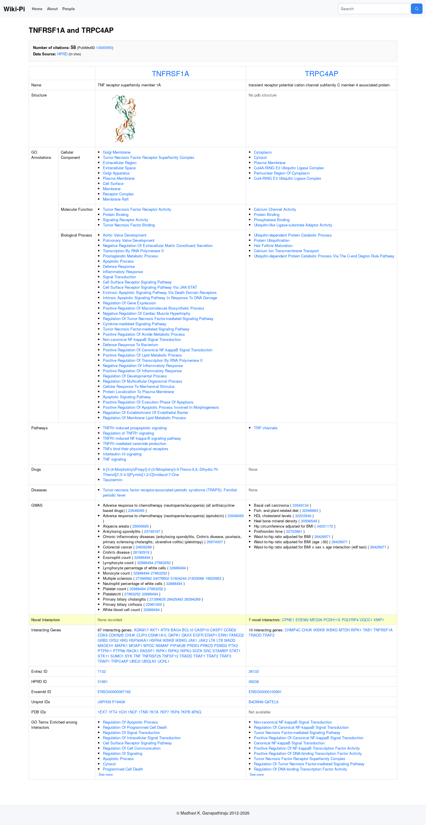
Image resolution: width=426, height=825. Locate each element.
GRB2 (103, 640)
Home (37, 8)
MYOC (148, 645)
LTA (212, 640)
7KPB (185, 712)
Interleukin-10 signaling (122, 454)
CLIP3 (141, 635)
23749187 (152, 531)
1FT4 (112, 712)
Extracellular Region (119, 162)
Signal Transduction (119, 276)
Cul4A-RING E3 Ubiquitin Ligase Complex (289, 167)
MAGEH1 (106, 645)
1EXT (102, 712)
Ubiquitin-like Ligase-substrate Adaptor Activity (293, 225)
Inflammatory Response (123, 271)
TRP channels (266, 427)
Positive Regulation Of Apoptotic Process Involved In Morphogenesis (161, 407)
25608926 (140, 526)
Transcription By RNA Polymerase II (133, 250)
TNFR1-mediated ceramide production (134, 443)
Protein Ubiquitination (272, 240)
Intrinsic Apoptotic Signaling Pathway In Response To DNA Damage (160, 297)
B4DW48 (256, 701)
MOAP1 (135, 645)
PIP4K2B (178, 645)
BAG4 (176, 630)
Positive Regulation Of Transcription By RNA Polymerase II (153, 360)
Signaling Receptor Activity (125, 219)
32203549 (303, 515)
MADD (229, 640)
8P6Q (196, 712)
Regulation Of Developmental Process (135, 376)
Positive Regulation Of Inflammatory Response (142, 370)
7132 (102, 671)
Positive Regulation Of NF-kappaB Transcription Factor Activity (307, 748)
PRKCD (206, 645)
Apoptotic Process (118, 261)
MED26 (316, 619)
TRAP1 (104, 661)
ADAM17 (141, 630)
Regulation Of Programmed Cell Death (135, 727)
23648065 (136, 510)
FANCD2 (236, 635)
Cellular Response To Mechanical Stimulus (139, 386)
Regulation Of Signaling (122, 753)
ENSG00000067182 (114, 691)
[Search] (417, 8)
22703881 (294, 531)
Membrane (112, 188)
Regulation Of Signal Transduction (131, 732)
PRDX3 (193, 645)
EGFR (198, 635)
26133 (254, 671)
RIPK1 (161, 650)
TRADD (185, 656)
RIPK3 (185, 650)
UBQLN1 (149, 661)
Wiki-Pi (14, 9)
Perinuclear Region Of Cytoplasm (282, 173)
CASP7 (216, 630)
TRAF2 (212, 656)
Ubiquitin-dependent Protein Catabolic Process (293, 235)
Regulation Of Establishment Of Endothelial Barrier (145, 412)
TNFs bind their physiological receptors (135, 448)
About (52, 8)
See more (106, 774)
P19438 (118, 701)
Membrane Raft (116, 199)
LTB (219, 640)
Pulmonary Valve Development (128, 240)
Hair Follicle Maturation (273, 245)
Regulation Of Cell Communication (132, 748)
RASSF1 (147, 650)
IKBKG (181, 640)
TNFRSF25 (151, 656)
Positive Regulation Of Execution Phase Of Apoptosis (148, 402)
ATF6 (165, 630)
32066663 (310, 510)
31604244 (178, 578)
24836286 (144, 547)
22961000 (154, 604)
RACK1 (132, 650)
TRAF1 (199, 656)
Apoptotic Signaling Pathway (127, 396)
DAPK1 (174, 635)
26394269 (192, 599)
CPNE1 (288, 619)
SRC (207, 650)
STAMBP (220, 650)
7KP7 (164, 712)
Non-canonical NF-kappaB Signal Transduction (142, 339)
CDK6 (103, 635)
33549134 (300, 505)
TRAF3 (225, 656)
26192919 (141, 552)
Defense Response (119, 266)
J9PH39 (104, 701)
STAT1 (235, 650)
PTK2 (233, 645)
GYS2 (114, 640)
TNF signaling (114, 459)
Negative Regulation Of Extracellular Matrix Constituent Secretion (158, 245)
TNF (137, 656)
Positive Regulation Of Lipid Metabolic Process (142, 355)
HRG (124, 640)
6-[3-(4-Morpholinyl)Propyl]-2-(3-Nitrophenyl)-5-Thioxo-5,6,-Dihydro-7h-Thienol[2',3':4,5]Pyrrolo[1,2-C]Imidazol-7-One (161, 471)
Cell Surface (113, 183)
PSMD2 (220, 645)
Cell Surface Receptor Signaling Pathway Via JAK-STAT (150, 287)
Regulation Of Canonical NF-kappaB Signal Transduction (301, 727)
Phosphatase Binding (272, 219)
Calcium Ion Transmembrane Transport (286, 250)
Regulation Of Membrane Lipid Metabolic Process (144, 417)
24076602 (161, 578)
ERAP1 (211, 635)
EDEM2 (302, 619)
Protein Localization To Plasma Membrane (138, 391)
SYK (128, 656)
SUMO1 (117, 656)
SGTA (197, 650)
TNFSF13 (170, 656)
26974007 (215, 541)
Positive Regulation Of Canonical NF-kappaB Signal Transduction (157, 349)
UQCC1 (366, 619)
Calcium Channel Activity (275, 209)
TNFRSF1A (170, 73)
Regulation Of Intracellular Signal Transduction (142, 737)
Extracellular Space (119, 167)
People (68, 8)
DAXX (187, 635)
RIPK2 (173, 650)
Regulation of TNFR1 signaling (128, 433)
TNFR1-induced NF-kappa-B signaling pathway (142, 438)
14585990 (104, 47)
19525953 (213, 578)
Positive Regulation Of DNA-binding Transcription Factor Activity (308, 753)
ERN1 (223, 635)
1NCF (132, 712)
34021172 (325, 526)
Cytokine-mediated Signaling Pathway (134, 323)
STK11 (103, 656)
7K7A (154, 712)
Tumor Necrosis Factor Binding (129, 225)
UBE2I (135, 661)
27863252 (162, 562)
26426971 (322, 536)
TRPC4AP (321, 73)
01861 (103, 681)
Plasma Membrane (118, 178)
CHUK (130, 635)
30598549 (309, 521)
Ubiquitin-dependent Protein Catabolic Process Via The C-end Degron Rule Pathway (324, 256)
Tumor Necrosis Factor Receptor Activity (137, 209)
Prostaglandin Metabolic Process (130, 256)
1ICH (122, 712)
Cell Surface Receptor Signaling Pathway (137, 282)
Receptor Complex (118, 194)
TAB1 (367, 630)
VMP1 (379, 619)
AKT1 (154, 630)
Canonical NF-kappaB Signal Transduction (289, 743)
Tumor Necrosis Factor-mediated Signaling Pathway (146, 329)
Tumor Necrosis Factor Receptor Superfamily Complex (148, 157)
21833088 (196, 578)
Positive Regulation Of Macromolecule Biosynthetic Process (153, 308)
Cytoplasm (263, 152)
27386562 (144, 578)
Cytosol (260, 157)
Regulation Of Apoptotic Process (130, 722)
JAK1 (192, 640)
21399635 (158, 599)
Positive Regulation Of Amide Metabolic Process (144, 334)
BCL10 (187, 630)
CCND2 (230, 630)
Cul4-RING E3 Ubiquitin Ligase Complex (287, 178)
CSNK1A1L (157, 635)
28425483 (175, 599)
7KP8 (174, 712)
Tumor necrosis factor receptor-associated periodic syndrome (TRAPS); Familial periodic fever (170, 492)
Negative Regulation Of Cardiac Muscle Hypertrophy (146, 313)
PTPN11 (105, 650)
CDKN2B (116, 635)
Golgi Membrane (116, 152)
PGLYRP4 (350, 619)
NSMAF (162, 645)
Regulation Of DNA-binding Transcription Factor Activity (300, 769)
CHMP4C (293, 630)
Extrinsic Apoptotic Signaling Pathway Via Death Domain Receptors (160, 292)
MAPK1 (121, 645)
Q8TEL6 (271, 701)
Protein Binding (115, 214)
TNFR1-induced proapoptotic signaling (135, 427)
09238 (254, 681)
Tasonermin (112, 479)
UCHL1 (164, 661)
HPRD (62, 54)
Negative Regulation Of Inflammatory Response (143, 365)
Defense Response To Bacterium (130, 344)
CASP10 (201, 630)
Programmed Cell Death (123, 769)
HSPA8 (155, 640)
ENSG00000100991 (265, 691)
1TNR (143, 712)
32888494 (142, 557)
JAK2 (203, 640)
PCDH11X (332, 619)
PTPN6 (119, 650)
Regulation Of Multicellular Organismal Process (142, 381)
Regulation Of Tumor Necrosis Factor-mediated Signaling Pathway (158, 318)
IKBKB (168, 640)
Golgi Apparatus (116, 173)
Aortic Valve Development (124, 235)
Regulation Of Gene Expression (129, 303)
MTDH (344, 630)
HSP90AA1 (138, 640)
